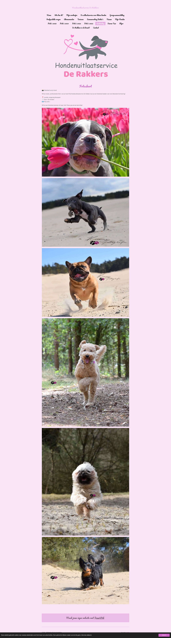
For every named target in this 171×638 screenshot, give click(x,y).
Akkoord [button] (164, 635)
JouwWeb (99, 617)
